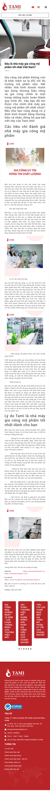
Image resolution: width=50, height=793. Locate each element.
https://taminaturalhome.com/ (16, 573)
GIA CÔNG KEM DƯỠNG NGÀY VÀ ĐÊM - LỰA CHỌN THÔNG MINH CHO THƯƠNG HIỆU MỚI (9, 621)
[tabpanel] (9, 624)
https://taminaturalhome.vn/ (34, 571)
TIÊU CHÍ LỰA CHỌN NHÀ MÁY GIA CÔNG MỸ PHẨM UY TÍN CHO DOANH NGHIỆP (41, 620)
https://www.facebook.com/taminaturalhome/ (22, 580)
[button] (46, 7)
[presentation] (19, 649)
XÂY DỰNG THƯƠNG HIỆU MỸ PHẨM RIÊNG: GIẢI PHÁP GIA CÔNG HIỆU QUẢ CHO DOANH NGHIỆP (25, 624)
